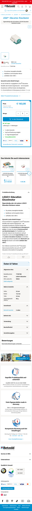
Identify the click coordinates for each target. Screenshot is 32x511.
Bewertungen (25, 507)
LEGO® (16, 14)
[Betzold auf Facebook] (2, 501)
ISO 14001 (20, 469)
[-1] (18, 113)
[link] (26, 6)
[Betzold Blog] (28, 501)
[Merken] (29, 26)
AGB (19, 505)
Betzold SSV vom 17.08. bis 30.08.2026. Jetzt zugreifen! (14, 2)
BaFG (18, 507)
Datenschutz (13, 505)
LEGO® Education (26, 14)
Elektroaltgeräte (8, 281)
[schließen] (30, 1)
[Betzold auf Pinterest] (12, 501)
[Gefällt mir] (8, 257)
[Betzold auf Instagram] (7, 501)
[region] (16, 265)
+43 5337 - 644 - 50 (17, 435)
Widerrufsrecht (26, 505)
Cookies (16, 509)
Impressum (5, 505)
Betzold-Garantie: (8, 310)
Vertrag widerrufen (7, 488)
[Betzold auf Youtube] (22, 501)
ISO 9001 (20, 473)
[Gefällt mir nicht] (23, 257)
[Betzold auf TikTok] (17, 501)
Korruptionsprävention (9, 507)
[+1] (27, 113)
